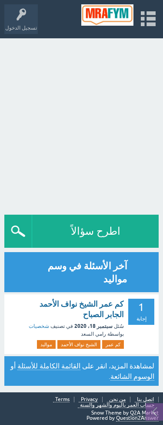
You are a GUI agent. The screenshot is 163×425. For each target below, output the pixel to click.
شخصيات (39, 326)
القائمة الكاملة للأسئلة (48, 366)
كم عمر (113, 344)
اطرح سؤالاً (95, 231)
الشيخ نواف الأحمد (79, 344)
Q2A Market (144, 413)
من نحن (117, 399)
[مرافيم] (107, 15)
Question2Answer (137, 418)
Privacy (89, 399)
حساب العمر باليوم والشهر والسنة (117, 405)
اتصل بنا (145, 399)
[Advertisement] (81, 124)
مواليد (46, 344)
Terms (62, 399)
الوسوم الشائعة (132, 376)
